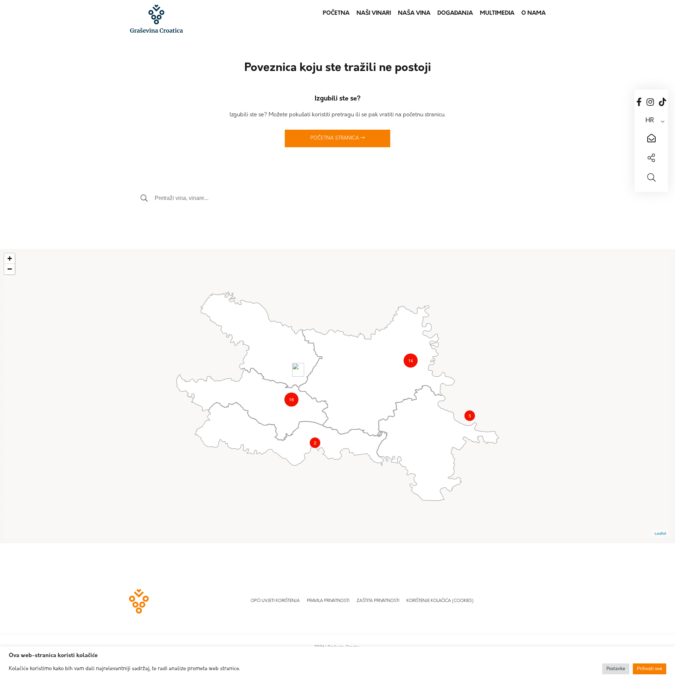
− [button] (9, 269)
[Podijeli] (651, 159)
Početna (336, 13)
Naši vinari (373, 13)
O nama (533, 13)
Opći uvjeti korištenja (275, 601)
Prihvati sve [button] (649, 669)
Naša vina (414, 13)
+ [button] (9, 258)
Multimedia (497, 13)
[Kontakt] (651, 139)
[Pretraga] (651, 178)
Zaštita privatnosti (377, 601)
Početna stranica (335, 138)
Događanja (455, 13)
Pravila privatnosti (328, 601)
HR (649, 121)
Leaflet (660, 533)
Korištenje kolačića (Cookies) (440, 601)
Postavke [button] (615, 669)
